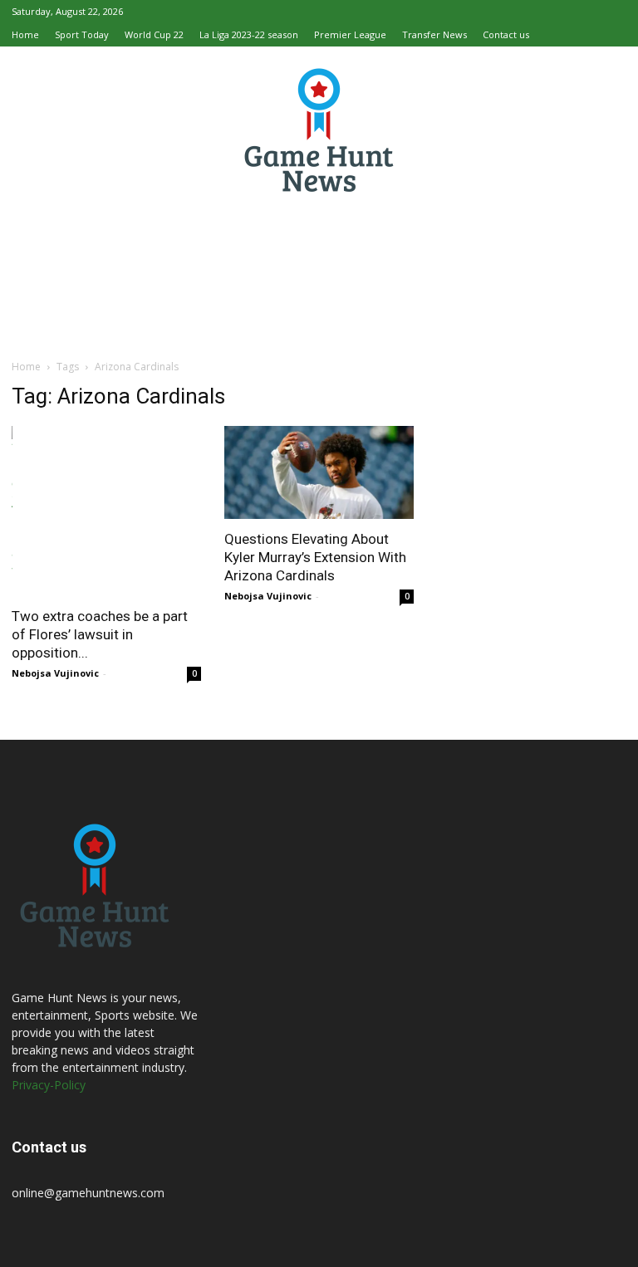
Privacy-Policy (49, 1085)
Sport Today (82, 34)
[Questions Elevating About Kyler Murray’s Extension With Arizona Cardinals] (319, 472)
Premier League (350, 34)
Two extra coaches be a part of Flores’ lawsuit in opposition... (100, 634)
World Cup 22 (154, 34)
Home (25, 34)
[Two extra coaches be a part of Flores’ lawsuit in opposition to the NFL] (106, 511)
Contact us (506, 34)
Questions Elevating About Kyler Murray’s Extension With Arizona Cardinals (315, 557)
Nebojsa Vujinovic (55, 673)
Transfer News (434, 34)
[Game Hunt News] (319, 129)
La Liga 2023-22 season (248, 34)
